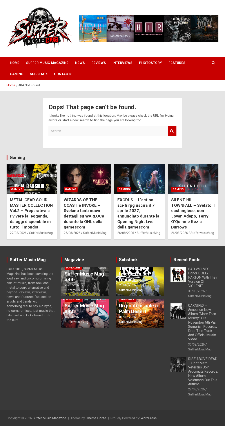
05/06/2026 (127, 317)
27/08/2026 (18, 233)
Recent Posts (187, 259)
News (80, 63)
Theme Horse (96, 418)
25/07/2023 (73, 285)
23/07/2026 (127, 285)
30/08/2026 (196, 291)
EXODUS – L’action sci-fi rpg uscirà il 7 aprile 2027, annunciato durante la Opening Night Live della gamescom (138, 213)
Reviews (98, 63)
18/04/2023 (73, 317)
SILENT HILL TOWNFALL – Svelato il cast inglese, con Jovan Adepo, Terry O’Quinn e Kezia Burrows (193, 213)
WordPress (149, 418)
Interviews (122, 63)
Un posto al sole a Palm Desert (138, 308)
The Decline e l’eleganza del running (134, 274)
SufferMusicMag (41, 233)
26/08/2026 (72, 233)
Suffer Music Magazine (47, 63)
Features (177, 63)
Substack (38, 74)
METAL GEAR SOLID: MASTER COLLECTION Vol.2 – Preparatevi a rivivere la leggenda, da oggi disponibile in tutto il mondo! (31, 213)
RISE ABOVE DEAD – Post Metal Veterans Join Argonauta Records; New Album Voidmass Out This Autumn (203, 371)
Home (15, 63)
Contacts (63, 74)
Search (172, 131)
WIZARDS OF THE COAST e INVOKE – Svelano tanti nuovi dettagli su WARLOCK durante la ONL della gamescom (84, 213)
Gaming (16, 74)
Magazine (74, 259)
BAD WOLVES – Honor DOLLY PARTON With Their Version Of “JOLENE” (203, 277)
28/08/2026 (196, 389)
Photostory (150, 63)
